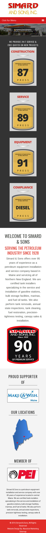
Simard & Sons (23, 9)
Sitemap (23, 532)
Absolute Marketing (31, 529)
